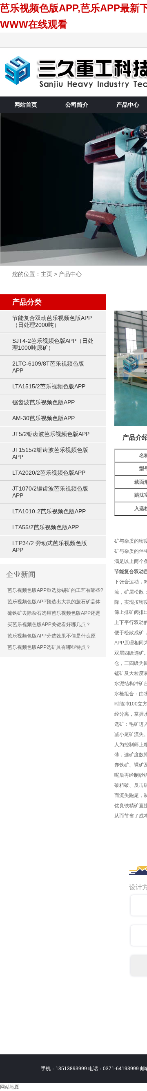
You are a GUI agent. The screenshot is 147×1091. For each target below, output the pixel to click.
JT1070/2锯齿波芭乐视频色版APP (50, 492)
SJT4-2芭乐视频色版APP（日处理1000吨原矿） (53, 344)
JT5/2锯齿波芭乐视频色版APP (50, 434)
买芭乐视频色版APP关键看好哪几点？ (49, 624)
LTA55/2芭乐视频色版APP (45, 527)
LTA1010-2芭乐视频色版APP (49, 511)
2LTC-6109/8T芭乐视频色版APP (48, 367)
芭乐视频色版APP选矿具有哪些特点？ (49, 647)
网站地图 (10, 1087)
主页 (46, 274)
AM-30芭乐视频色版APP (43, 418)
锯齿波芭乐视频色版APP (43, 402)
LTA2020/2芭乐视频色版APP (48, 472)
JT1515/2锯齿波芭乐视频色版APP (50, 453)
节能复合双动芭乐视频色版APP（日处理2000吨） (52, 321)
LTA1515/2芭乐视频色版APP (48, 386)
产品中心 (70, 274)
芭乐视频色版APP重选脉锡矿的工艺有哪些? (55, 590)
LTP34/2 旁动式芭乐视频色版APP (49, 546)
